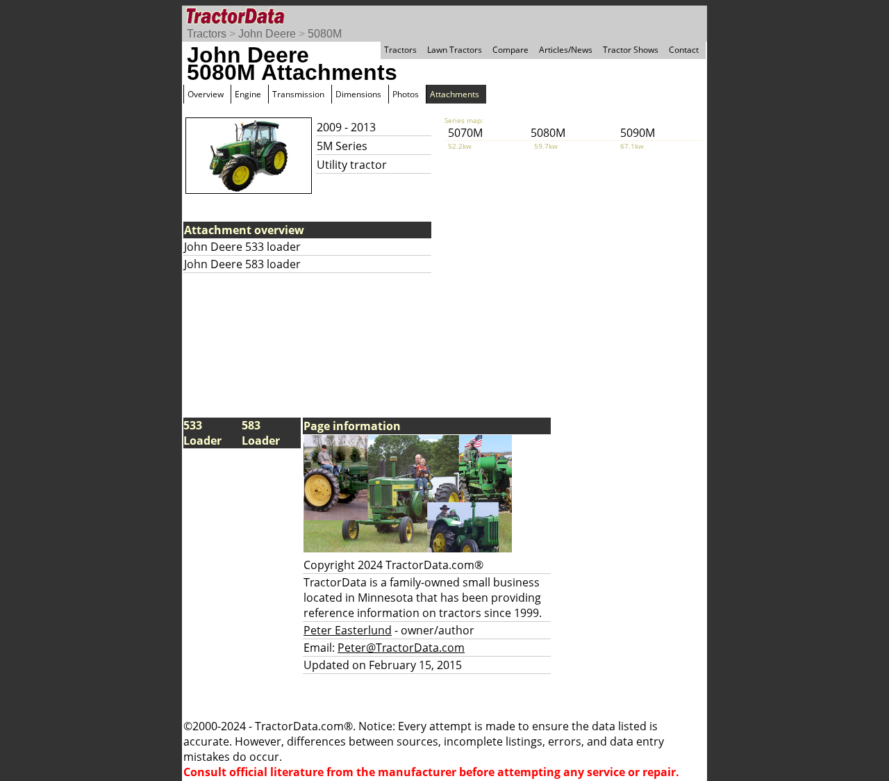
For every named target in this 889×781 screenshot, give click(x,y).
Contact (684, 50)
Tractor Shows (630, 50)
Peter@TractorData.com (401, 647)
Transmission (298, 94)
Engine (248, 94)
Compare (510, 50)
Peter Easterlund (348, 630)
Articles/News (565, 50)
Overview (206, 94)
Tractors (206, 34)
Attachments (454, 94)
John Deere (267, 34)
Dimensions (358, 94)
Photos (405, 94)
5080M (325, 34)
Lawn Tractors (454, 50)
